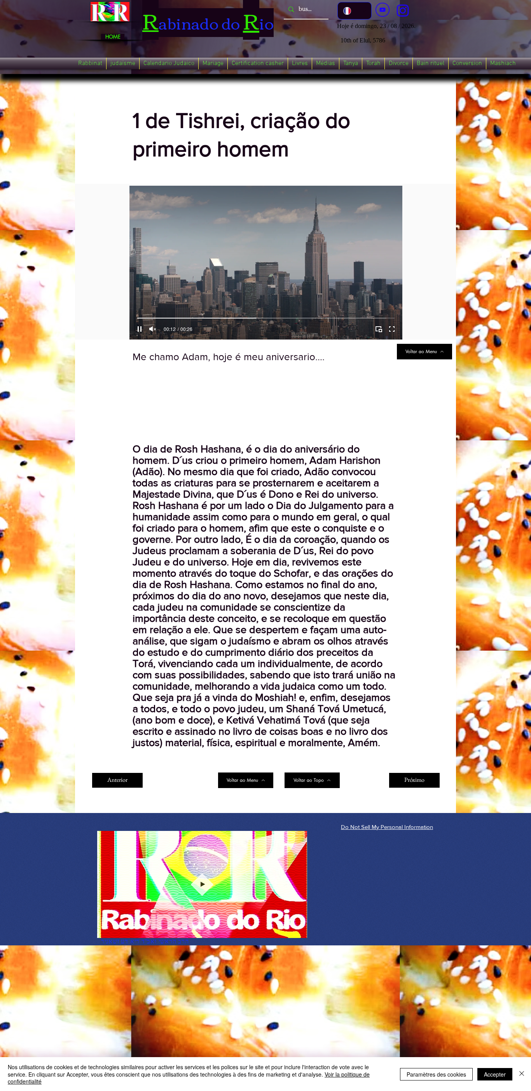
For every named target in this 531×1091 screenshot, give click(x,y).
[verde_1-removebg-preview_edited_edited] (402, 10)
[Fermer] (521, 1074)
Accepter (495, 1074)
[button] (90, 63)
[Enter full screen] (392, 329)
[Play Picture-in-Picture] (379, 329)
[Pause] (139, 329)
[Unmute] (153, 329)
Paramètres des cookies (436, 1074)
